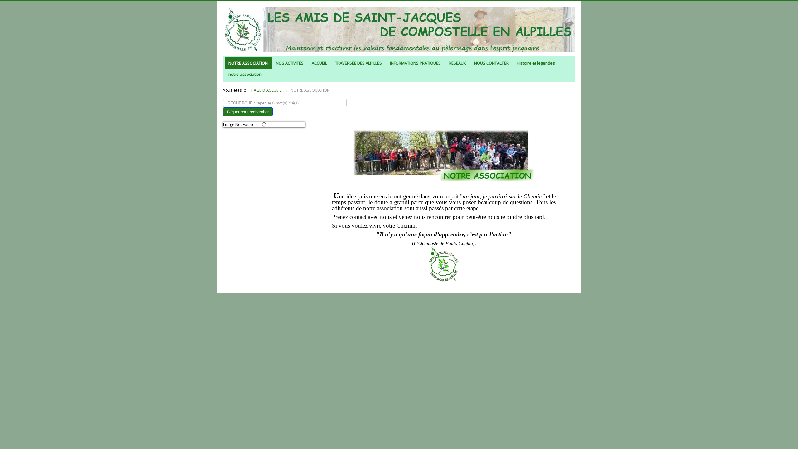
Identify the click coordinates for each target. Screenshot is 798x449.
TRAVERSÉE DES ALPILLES (358, 63)
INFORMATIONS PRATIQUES (415, 63)
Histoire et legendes (536, 63)
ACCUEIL (319, 63)
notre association (245, 74)
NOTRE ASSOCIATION (248, 63)
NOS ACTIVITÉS (290, 63)
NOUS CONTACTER (491, 63)
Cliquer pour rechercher (248, 111)
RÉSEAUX (457, 63)
